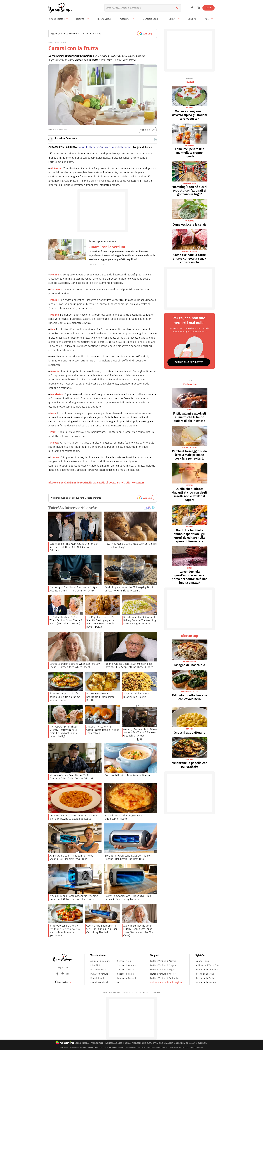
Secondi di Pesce (125, 969)
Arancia (54, 371)
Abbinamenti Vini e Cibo (207, 965)
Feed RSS (156, 993)
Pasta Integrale (97, 978)
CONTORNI (189, 759)
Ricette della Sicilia (205, 974)
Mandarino (56, 394)
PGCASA (127, 1043)
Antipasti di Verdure (100, 961)
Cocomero (56, 289)
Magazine (125, 19)
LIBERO (78, 1043)
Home (50, 43)
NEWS (189, 410)
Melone (54, 274)
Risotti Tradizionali (99, 982)
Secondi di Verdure (126, 965)
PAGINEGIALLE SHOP (113, 1043)
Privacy (83, 1047)
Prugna (54, 314)
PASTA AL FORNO (189, 661)
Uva (52, 329)
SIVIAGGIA (168, 1043)
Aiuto (120, 1047)
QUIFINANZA (179, 1043)
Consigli (192, 19)
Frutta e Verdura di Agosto (163, 974)
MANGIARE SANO (61, 43)
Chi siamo (64, 1047)
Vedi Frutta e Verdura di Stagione (166, 982)
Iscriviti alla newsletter (188, 362)
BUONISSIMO (191, 1043)
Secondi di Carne (125, 974)
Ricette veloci (104, 19)
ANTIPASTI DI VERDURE (189, 692)
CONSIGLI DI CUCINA (189, 251)
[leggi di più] (155, 139)
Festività (80, 19)
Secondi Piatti (124, 961)
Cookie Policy (93, 1047)
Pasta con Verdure (99, 974)
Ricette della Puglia (205, 978)
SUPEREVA (202, 1043)
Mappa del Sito (142, 993)
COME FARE (189, 145)
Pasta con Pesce (98, 969)
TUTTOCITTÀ (152, 1043)
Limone (54, 457)
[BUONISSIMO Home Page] (60, 8)
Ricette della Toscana (206, 982)
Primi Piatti (95, 965)
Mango (54, 442)
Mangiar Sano (202, 961)
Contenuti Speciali (111, 993)
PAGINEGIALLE (97, 1043)
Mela (53, 413)
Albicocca (55, 168)
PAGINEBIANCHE (139, 1043)
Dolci (119, 982)
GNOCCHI (189, 729)
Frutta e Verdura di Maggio (163, 961)
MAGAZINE (189, 108)
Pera (52, 432)
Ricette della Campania (207, 969)
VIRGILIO (86, 1043)
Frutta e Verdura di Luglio (162, 969)
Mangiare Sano (150, 19)
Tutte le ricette (55, 19)
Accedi (208, 8)
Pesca (53, 300)
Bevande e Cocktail (126, 978)
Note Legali (74, 1047)
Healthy (171, 19)
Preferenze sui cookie (108, 1047)
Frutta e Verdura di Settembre (164, 978)
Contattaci (128, 993)
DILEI (161, 1043)
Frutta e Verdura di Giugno (163, 965)
